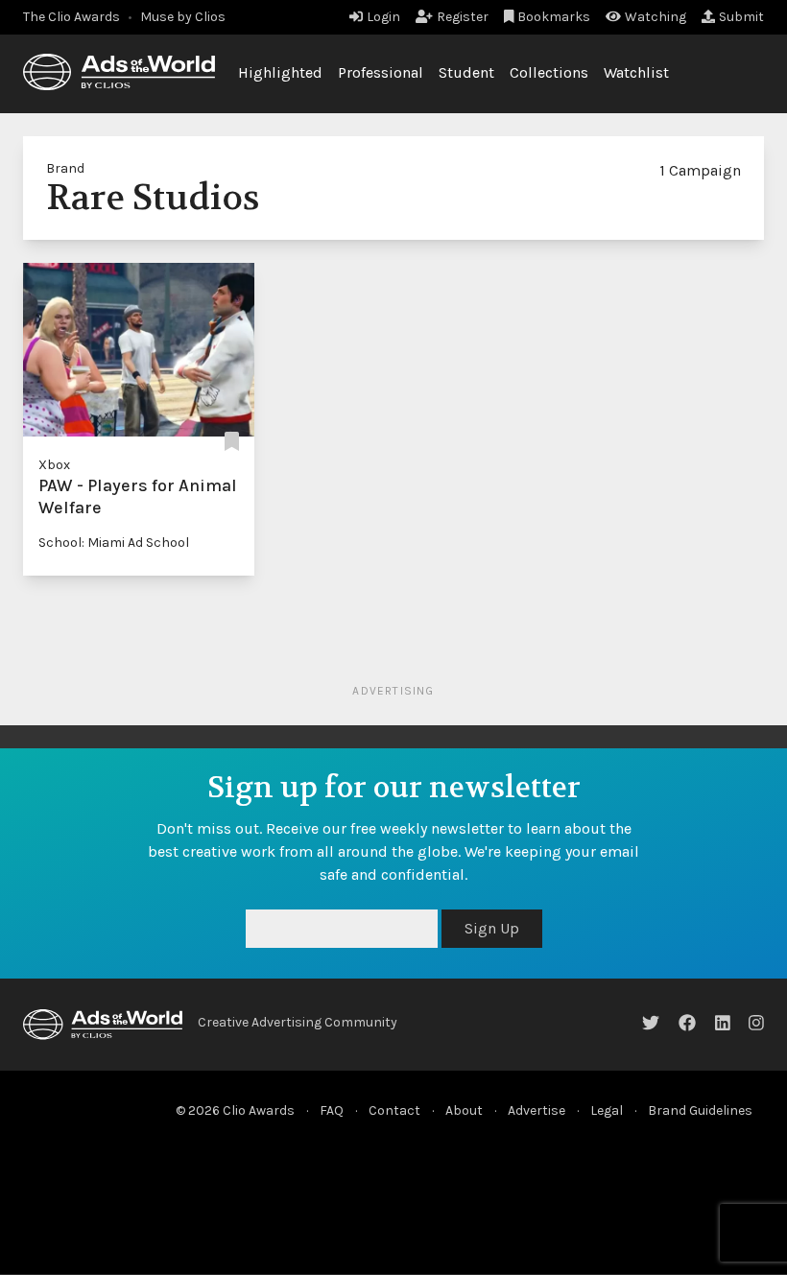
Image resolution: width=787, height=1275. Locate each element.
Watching (655, 17)
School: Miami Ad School (113, 542)
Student (466, 72)
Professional (380, 72)
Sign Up (492, 928)
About (464, 1110)
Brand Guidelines (700, 1110)
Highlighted (280, 72)
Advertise (536, 1110)
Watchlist (636, 72)
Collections (549, 72)
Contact (394, 1110)
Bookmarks (553, 17)
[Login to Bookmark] (232, 442)
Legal (606, 1110)
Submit (741, 17)
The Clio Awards (71, 17)
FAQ (332, 1110)
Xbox (54, 465)
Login (383, 17)
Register (463, 17)
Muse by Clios (183, 17)
